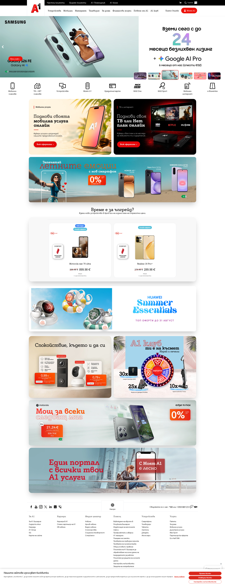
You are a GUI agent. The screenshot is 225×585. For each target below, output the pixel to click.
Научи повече (179, 577)
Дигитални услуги (177, 530)
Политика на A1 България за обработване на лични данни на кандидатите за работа (126, 552)
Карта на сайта (35, 535)
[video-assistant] (196, 507)
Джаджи (145, 533)
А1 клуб (154, 10)
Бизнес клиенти (77, 2)
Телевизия (94, 10)
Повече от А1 (141, 10)
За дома (106, 10)
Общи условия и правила (123, 547)
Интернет (80, 10)
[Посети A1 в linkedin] (50, 506)
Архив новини (90, 524)
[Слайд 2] (154, 76)
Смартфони (147, 521)
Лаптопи (145, 530)
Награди (32, 527)
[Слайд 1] (140, 76)
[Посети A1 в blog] (55, 506)
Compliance (89, 535)
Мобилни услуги (176, 527)
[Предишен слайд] (2, 46)
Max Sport (174, 533)
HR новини (61, 527)
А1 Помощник (98, 2)
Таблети (145, 527)
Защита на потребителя (123, 566)
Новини (88, 521)
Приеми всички (205, 573)
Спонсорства (90, 530)
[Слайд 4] (184, 75)
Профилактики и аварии (123, 533)
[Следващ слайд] (222, 46)
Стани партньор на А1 (66, 524)
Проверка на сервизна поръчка (126, 541)
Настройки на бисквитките (205, 582)
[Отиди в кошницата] (180, 3)
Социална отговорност (95, 533)
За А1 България (35, 521)
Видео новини (90, 527)
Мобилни (68, 10)
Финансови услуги (121, 10)
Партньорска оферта (179, 535)
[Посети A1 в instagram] (40, 506)
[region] (112, 46)
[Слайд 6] (214, 76)
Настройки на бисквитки (123, 563)
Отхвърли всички (205, 578)
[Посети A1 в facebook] (31, 506)
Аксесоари (146, 535)
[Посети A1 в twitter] (45, 506)
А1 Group (32, 530)
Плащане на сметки (121, 538)
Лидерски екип (35, 524)
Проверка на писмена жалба (124, 544)
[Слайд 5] (200, 76)
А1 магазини (118, 535)
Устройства (54, 10)
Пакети (173, 521)
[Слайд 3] (168, 76)
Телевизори (146, 524)
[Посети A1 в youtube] (36, 506)
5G (30, 533)
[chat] (191, 507)
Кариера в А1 (62, 521)
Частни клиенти (56, 2)
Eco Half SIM (174, 538)
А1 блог (114, 2)
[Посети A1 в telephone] (60, 506)
